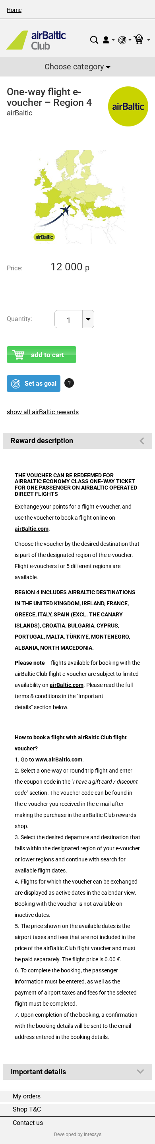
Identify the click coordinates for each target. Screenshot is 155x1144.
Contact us (28, 1123)
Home (14, 10)
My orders (27, 1096)
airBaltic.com (31, 529)
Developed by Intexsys (77, 1134)
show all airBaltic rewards (43, 412)
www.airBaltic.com (58, 759)
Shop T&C (27, 1109)
